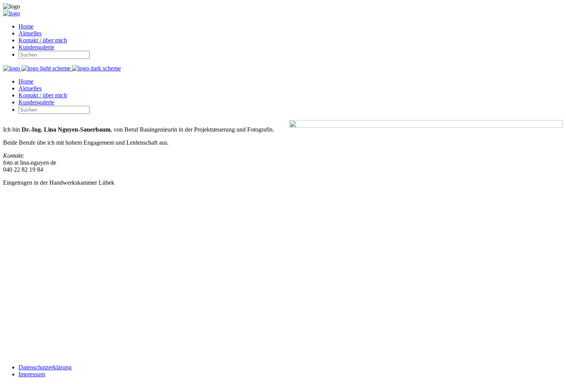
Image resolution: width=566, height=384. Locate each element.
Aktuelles (30, 33)
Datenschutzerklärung (45, 367)
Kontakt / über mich (42, 40)
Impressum (31, 374)
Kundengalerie (36, 47)
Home (25, 26)
